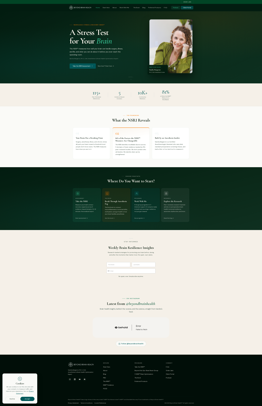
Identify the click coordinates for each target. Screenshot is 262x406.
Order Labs (187, 2)
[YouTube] (79, 379)
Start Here (106, 7)
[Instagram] (70, 379)
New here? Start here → (106, 66)
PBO (104, 378)
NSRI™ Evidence (108, 385)
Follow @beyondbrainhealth (132, 344)
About (114, 7)
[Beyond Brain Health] (80, 7)
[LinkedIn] (75, 379)
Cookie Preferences (100, 403)
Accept (27, 399)
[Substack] (84, 379)
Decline (12, 399)
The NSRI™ (106, 381)
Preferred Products (154, 7)
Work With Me (124, 7)
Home (98, 7)
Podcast (175, 7)
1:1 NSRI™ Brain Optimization (144, 374)
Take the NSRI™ (140, 367)
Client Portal (187, 7)
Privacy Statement (73, 403)
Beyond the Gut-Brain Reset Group (146, 370)
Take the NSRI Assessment (81, 66)
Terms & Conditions (87, 403)
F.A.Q (165, 7)
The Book (136, 7)
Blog (143, 7)
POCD (105, 389)
